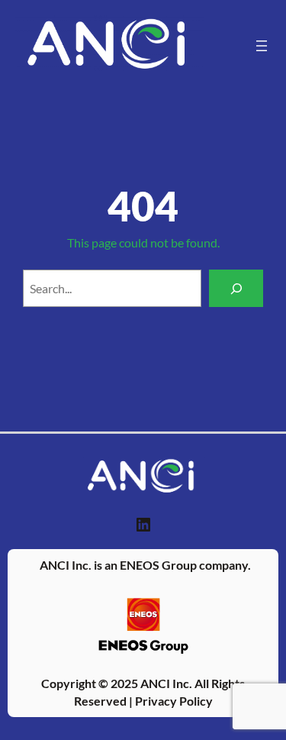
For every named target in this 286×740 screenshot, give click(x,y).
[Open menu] (261, 46)
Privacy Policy (174, 700)
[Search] (236, 288)
